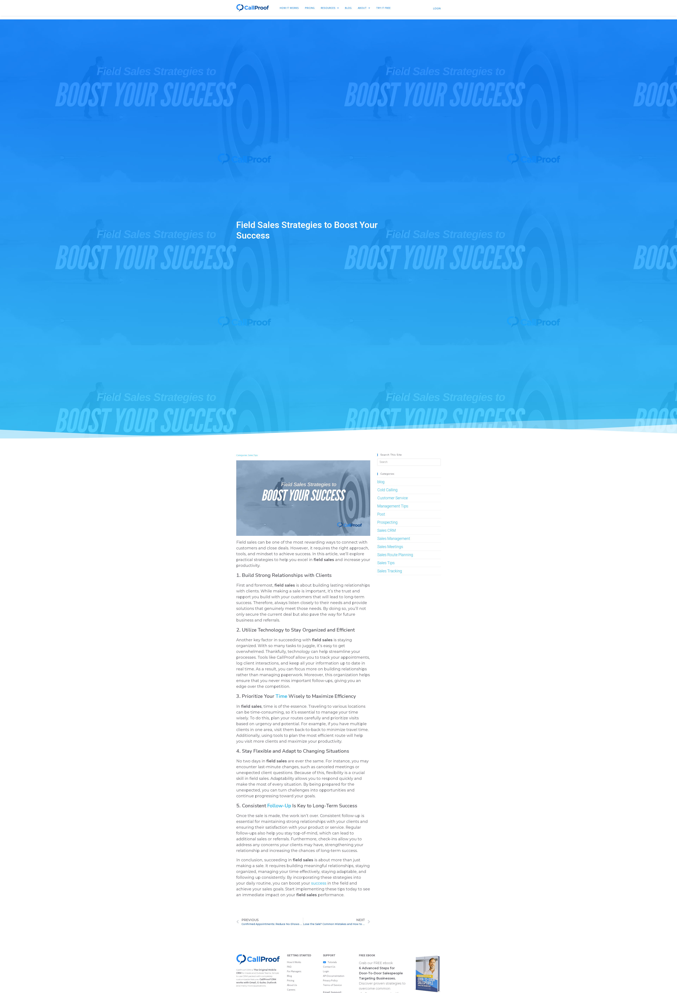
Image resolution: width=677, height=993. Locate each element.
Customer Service (392, 498)
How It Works (289, 8)
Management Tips (392, 506)
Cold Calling (387, 490)
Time (281, 696)
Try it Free (383, 8)
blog (381, 482)
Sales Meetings (390, 546)
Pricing (310, 8)
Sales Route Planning (395, 555)
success (318, 883)
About (362, 8)
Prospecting (387, 522)
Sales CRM (386, 530)
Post (381, 514)
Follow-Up (279, 805)
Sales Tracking (389, 571)
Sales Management (393, 538)
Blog (348, 8)
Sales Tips (253, 455)
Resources (328, 8)
